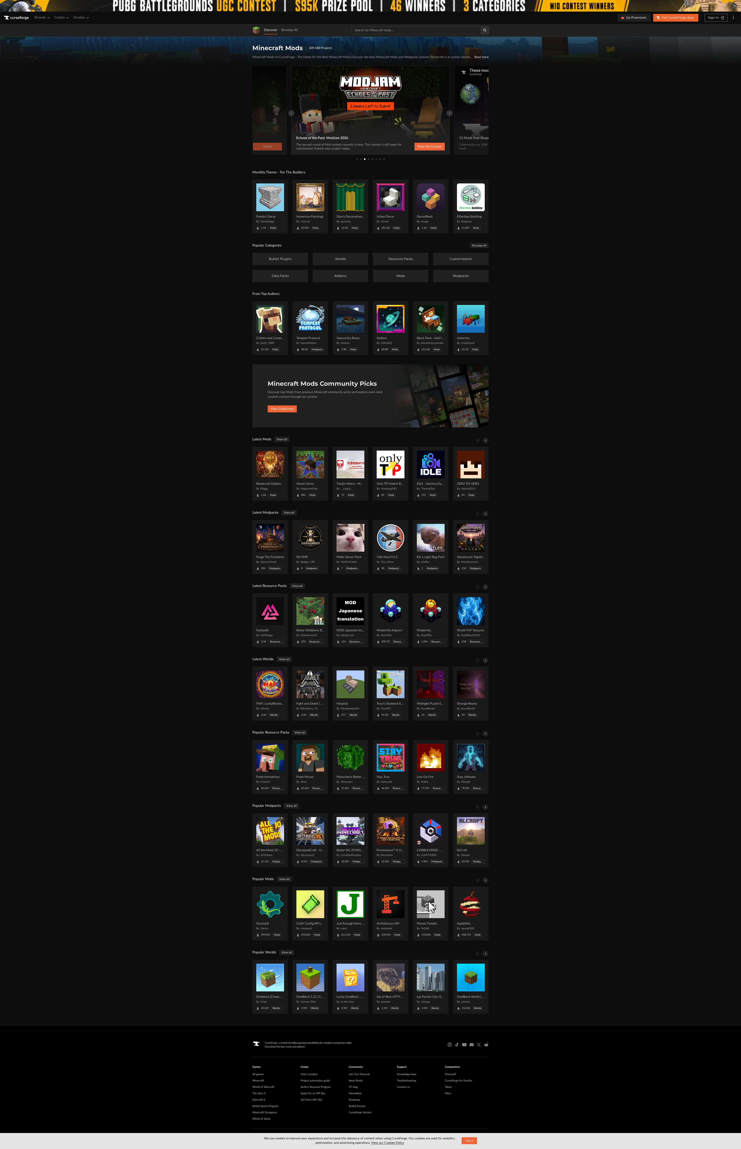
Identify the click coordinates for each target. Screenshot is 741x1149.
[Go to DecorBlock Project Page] (430, 207)
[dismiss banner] (735, 5)
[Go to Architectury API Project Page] (390, 913)
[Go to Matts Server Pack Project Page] (350, 547)
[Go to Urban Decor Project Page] (390, 207)
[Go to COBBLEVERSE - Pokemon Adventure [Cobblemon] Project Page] (430, 840)
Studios (79, 17)
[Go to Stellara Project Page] (390, 328)
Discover (270, 30)
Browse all (479, 245)
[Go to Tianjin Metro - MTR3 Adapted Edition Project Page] (350, 474)
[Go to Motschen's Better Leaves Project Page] (350, 767)
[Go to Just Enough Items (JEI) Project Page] (350, 913)
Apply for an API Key (313, 1093)
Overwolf (450, 1074)
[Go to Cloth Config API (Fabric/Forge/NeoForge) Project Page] (310, 913)
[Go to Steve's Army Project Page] (310, 474)
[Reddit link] (486, 1044)
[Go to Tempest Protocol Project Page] (310, 328)
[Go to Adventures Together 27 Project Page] (471, 547)
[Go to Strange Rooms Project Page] (471, 694)
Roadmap (354, 1099)
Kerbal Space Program (265, 1106)
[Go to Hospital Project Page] (350, 694)
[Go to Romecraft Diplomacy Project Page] (270, 474)
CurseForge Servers (360, 1112)
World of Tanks (261, 1119)
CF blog (353, 1087)
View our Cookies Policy (387, 1142)
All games (258, 1074)
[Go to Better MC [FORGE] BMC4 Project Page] (350, 840)
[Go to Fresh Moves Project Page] (310, 767)
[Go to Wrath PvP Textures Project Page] (471, 620)
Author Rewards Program (316, 1087)
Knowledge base (406, 1074)
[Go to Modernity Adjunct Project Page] (390, 620)
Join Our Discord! (359, 1074)
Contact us (403, 1087)
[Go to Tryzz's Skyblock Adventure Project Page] (390, 694)
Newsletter (355, 1093)
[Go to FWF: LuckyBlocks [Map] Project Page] (270, 694)
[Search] (485, 30)
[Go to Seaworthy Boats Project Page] (350, 328)
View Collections (282, 408)
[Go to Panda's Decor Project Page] (270, 207)
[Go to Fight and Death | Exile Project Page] (310, 694)
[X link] (479, 1044)
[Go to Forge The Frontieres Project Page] (270, 547)
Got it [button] (469, 1140)
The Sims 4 (259, 1093)
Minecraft (258, 1080)
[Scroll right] (485, 440)
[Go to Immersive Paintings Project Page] (310, 207)
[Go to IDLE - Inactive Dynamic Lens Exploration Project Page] (430, 474)
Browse (40, 17)
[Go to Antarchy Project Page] (471, 328)
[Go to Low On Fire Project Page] (430, 767)
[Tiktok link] (457, 1044)
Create (59, 17)
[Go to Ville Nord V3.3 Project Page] (390, 547)
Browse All (289, 30)
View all (282, 439)
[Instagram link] (449, 1044)
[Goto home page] (17, 18)
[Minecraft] (256, 30)
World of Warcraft (263, 1087)
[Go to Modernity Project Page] (430, 620)
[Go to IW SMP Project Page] (310, 547)
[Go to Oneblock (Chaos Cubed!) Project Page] (270, 987)
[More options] (733, 18)
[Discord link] (471, 1044)
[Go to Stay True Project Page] (390, 767)
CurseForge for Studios (458, 1080)
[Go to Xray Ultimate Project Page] (471, 767)
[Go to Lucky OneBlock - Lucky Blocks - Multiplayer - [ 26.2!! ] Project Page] (350, 987)
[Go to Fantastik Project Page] (270, 620)
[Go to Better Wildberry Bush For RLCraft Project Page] (310, 620)
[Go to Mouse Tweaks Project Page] (430, 913)
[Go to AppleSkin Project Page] (471, 913)
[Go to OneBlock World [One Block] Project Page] (471, 987)
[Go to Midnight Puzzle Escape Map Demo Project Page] (430, 694)
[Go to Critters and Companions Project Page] (270, 328)
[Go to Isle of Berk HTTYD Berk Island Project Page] (390, 987)
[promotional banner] (370, 6)
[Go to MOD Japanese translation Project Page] (350, 620)
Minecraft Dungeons (264, 1112)
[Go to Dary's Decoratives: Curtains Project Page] (350, 207)
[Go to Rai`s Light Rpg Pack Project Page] (430, 547)
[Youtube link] (464, 1044)
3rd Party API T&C (311, 1099)
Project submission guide (315, 1080)
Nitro (448, 1093)
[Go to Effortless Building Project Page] (471, 207)
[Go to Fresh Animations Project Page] (270, 767)
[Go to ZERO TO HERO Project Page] (471, 474)
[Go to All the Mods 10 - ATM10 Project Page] (270, 840)
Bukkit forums (357, 1106)
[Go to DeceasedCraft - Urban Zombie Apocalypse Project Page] (310, 840)
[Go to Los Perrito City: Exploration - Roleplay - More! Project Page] (430, 987)
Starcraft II (258, 1099)
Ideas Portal (356, 1080)
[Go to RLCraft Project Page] (471, 840)
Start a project (309, 1074)
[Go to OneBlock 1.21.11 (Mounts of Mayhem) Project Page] (310, 987)
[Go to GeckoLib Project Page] (270, 913)
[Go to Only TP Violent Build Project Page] (390, 474)
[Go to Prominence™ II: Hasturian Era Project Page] (390, 840)
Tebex (448, 1087)
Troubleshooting (406, 1080)
